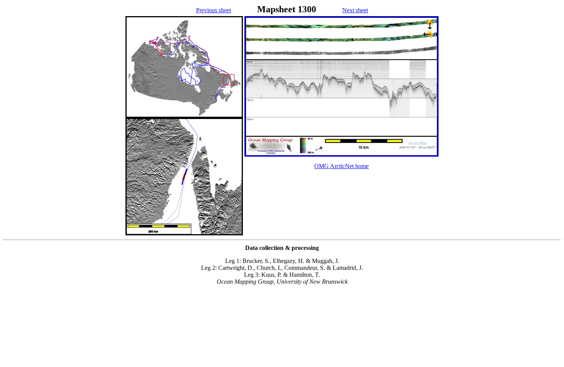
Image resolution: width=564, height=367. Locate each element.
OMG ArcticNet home (341, 166)
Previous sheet (213, 10)
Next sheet (355, 10)
